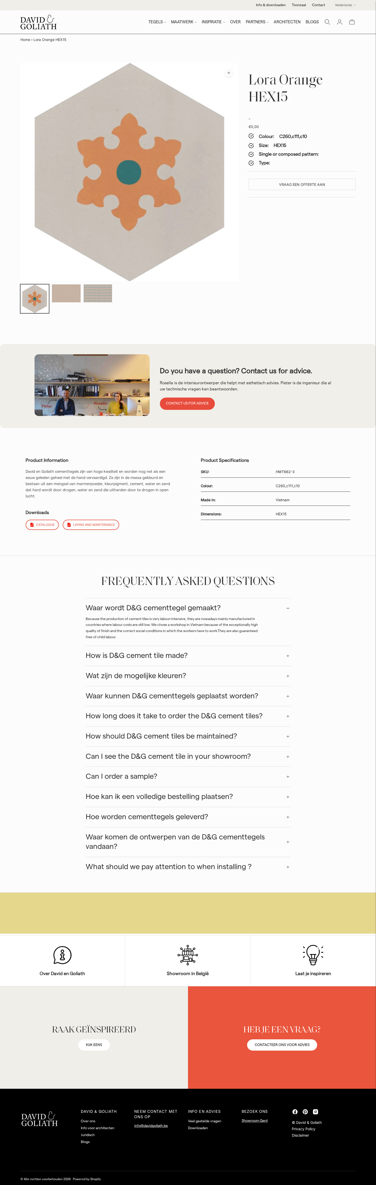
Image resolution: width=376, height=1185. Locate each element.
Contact (318, 5)
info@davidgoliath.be (151, 1126)
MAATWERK (182, 22)
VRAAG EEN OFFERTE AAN (302, 184)
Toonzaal (299, 5)
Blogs (85, 1142)
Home (25, 39)
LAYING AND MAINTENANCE (94, 525)
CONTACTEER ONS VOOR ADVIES (282, 1045)
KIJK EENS (94, 1045)
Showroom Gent (255, 1121)
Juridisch (88, 1135)
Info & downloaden (271, 5)
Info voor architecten (97, 1128)
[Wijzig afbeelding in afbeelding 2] (66, 293)
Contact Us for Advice (187, 403)
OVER (235, 22)
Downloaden (198, 1128)
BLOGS (312, 22)
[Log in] (339, 22)
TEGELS (155, 22)
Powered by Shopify (87, 1179)
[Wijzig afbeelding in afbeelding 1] (34, 298)
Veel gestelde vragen (204, 1121)
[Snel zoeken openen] (327, 22)
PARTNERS (255, 22)
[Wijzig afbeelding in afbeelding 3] (98, 293)
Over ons (88, 1121)
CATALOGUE (45, 525)
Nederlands (343, 5)
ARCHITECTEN (287, 22)
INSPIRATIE (212, 22)
